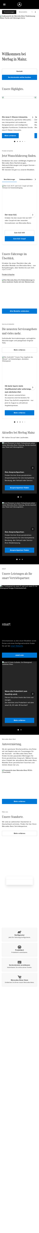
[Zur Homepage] (19, 4)
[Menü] (4, 4)
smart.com (19, 655)
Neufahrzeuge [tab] (9, 179)
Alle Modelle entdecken (19, 311)
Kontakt (19, 71)
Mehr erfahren (19, 350)
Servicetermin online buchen (19, 77)
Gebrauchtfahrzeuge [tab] (27, 179)
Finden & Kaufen (8, 274)
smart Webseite (17, 646)
